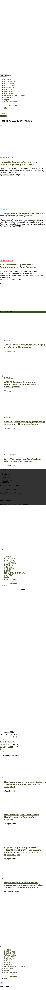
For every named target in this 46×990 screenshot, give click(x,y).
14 (11, 742)
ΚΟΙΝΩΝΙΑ (8, 341)
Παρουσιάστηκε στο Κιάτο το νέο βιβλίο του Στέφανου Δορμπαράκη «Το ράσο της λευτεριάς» (25, 784)
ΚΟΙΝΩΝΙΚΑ (9, 87)
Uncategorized (10, 455)
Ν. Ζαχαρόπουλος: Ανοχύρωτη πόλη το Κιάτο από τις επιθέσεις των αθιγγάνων (21, 214)
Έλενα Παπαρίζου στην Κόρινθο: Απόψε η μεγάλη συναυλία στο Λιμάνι (24, 346)
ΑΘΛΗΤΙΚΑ (8, 98)
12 (6, 742)
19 (6, 744)
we (5, 108)
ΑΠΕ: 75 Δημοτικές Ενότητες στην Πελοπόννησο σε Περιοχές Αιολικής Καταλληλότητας (21, 384)
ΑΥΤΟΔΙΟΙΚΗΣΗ (10, 85)
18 (4, 744)
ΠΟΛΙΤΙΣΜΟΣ (9, 83)
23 (17, 744)
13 (9, 742)
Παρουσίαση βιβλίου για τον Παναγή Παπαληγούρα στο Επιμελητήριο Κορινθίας (22, 817)
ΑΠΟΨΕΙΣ (8, 89)
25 (4, 747)
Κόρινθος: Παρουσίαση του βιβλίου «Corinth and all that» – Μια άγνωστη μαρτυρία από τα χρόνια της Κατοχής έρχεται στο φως (22, 851)
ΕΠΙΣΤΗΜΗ (8, 94)
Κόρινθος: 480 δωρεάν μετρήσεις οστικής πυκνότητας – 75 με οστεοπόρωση (24, 423)
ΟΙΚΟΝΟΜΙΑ (9, 92)
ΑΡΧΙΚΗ (7, 79)
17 (1, 744)
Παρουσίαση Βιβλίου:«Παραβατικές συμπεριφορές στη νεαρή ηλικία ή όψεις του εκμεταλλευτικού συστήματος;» (23, 885)
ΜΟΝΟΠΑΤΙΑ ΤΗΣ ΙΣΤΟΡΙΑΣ (15, 96)
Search (3, 116)
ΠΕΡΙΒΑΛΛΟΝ (10, 81)
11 (3, 742)
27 (9, 747)
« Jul (2, 752)
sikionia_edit (8, 175)
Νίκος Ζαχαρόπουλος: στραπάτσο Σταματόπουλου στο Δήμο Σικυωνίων (18, 266)
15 (14, 742)
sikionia (6, 226)
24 (1, 747)
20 (9, 744)
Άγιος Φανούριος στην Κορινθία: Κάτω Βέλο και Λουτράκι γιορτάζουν (22, 460)
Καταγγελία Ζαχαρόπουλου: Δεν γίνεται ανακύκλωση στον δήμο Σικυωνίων (19, 163)
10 (1, 742)
